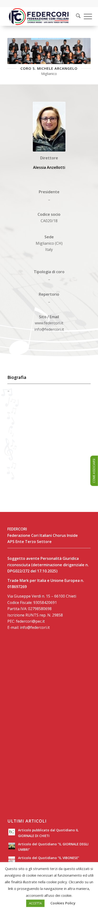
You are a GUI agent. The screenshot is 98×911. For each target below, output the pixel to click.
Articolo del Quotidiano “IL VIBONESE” (48, 858)
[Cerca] (76, 16)
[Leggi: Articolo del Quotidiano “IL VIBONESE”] (11, 860)
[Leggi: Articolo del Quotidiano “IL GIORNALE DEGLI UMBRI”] (11, 846)
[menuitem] (75, 16)
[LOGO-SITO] (40, 16)
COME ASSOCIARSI (94, 471)
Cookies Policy (62, 903)
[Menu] (85, 16)
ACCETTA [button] (35, 903)
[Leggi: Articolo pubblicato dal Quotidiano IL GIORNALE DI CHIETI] (11, 832)
